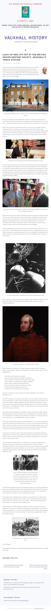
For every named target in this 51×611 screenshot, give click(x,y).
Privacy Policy (39, 608)
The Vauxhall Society (24, 600)
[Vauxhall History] (25, 47)
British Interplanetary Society (23, 70)
